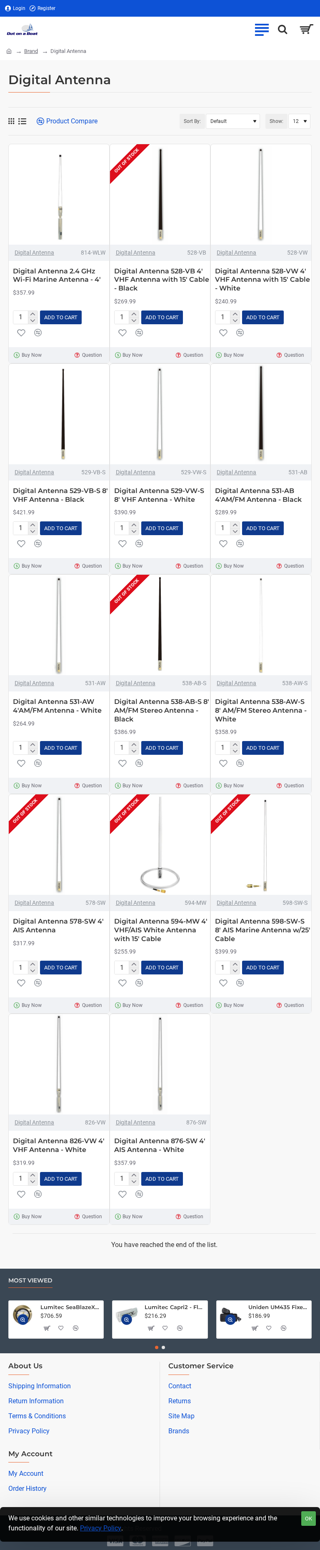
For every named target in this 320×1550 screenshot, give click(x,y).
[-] (33, 321)
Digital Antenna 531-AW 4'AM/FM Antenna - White (57, 706)
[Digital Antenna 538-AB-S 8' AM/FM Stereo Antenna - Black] (160, 625)
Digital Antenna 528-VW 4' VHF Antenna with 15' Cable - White (262, 280)
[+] (33, 314)
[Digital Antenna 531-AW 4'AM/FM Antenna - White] (59, 625)
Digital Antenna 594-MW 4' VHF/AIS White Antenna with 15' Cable (161, 930)
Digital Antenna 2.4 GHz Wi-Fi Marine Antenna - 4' (57, 275)
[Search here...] (282, 29)
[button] (61, 317)
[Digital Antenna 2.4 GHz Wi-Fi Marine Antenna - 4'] (59, 194)
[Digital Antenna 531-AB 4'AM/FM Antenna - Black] (261, 414)
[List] (22, 121)
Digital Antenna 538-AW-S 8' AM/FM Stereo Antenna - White (261, 710)
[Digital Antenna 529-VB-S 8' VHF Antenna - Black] (59, 414)
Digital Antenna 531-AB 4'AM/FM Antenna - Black (258, 495)
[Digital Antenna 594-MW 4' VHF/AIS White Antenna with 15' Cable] (160, 844)
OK (308, 1518)
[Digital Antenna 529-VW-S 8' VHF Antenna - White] (160, 414)
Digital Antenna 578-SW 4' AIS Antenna (58, 925)
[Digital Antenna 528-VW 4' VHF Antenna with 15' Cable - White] (261, 194)
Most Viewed (30, 1280)
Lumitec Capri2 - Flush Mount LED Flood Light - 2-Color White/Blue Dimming (175, 1307)
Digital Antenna (34, 252)
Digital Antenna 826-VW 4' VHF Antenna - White (59, 1145)
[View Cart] (306, 29)
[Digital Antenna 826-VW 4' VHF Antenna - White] (59, 1064)
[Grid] (11, 121)
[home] (9, 50)
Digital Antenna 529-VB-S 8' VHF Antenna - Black (60, 495)
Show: (276, 121)
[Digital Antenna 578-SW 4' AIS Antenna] (59, 844)
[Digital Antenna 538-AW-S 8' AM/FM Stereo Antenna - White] (261, 625)
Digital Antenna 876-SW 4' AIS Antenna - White (159, 1145)
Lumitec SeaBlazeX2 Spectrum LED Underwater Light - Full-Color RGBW (70, 1307)
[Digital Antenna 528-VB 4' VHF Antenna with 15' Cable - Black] (160, 194)
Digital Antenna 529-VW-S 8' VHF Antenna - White (159, 495)
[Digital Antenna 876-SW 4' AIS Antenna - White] (160, 1064)
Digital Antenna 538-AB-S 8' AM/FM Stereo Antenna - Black (161, 710)
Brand (31, 51)
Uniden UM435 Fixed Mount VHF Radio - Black (278, 1307)
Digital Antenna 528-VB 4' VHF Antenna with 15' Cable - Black (161, 280)
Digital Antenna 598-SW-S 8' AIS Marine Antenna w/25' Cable (262, 930)
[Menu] (261, 29)
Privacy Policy (100, 1528)
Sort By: (192, 121)
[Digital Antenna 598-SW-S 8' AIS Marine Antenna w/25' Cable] (261, 844)
